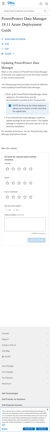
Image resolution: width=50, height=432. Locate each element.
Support (5, 339)
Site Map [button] (6, 351)
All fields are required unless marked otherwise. (20, 158)
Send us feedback (14, 215)
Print (7, 44)
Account (5, 333)
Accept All (42, 429)
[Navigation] (3, 3)
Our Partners (7, 378)
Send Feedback (36, 240)
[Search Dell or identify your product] (45, 11)
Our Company (7, 372)
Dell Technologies (10, 393)
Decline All (29, 429)
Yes (9, 210)
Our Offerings (7, 366)
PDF (7, 49)
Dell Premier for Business (13, 399)
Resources (6, 384)
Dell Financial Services (12, 405)
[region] (25, 100)
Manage (4, 429)
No (17, 210)
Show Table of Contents (15, 39)
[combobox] (25, 11)
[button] (41, 3)
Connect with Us (9, 345)
